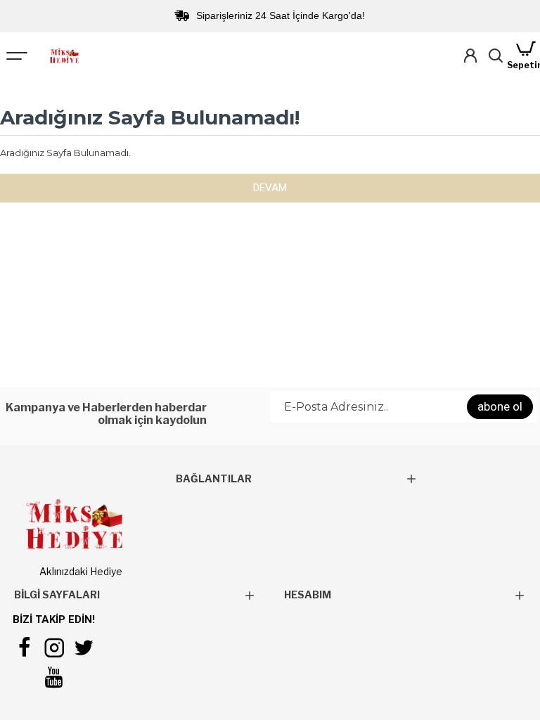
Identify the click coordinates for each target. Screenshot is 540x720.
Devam (270, 187)
